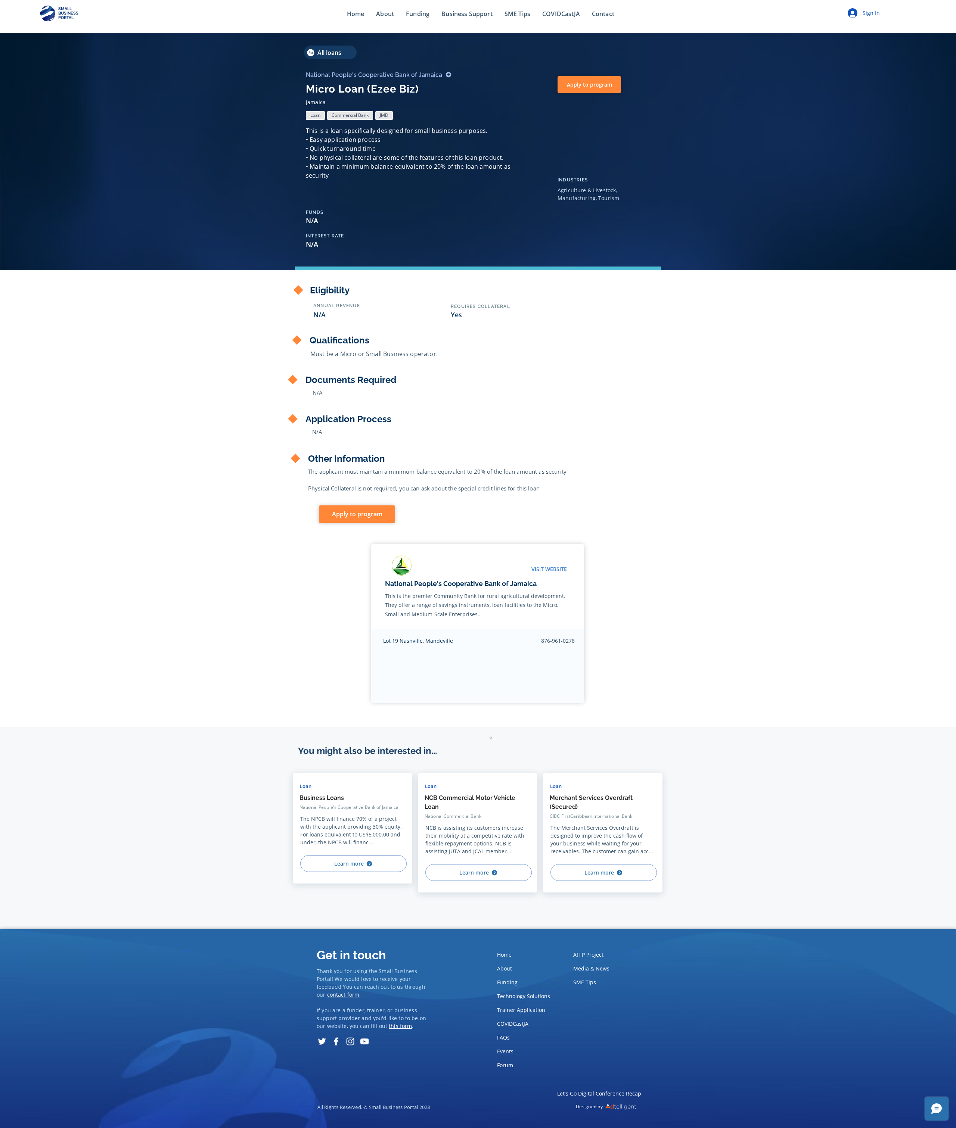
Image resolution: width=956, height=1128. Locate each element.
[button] (603, 14)
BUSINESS (68, 13)
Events (505, 1051)
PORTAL (66, 17)
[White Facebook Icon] (336, 1041)
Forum (505, 1065)
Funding (507, 982)
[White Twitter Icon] (322, 1041)
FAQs (503, 1037)
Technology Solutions (521, 996)
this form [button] (400, 1025)
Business (405, 971)
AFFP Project (588, 954)
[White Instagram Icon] (350, 1041)
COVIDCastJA (512, 1023)
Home (504, 954)
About (504, 968)
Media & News (591, 968)
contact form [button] (343, 994)
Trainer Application (521, 1009)
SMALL (65, 8)
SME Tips (584, 982)
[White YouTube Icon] (364, 1041)
